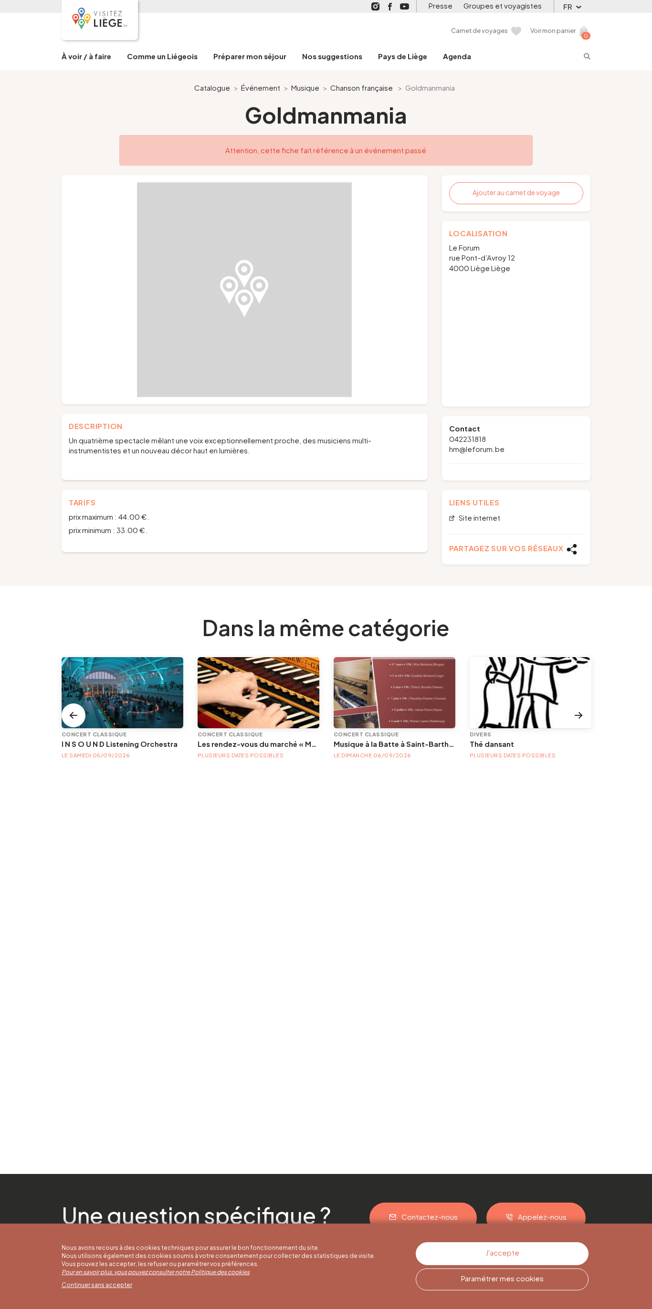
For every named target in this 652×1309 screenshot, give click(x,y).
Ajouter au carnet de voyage (516, 192)
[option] (244, 289)
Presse (440, 5)
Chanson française (361, 87)
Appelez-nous (542, 1216)
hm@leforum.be (477, 448)
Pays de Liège (402, 56)
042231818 (467, 438)
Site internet (478, 518)
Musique (305, 87)
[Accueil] (100, 20)
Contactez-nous (429, 1216)
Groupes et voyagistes (502, 5)
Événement (260, 87)
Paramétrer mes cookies (502, 1278)
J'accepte (502, 1252)
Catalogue (212, 87)
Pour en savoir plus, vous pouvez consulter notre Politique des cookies (156, 1272)
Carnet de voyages (479, 30)
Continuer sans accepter (97, 1284)
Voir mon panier (553, 30)
